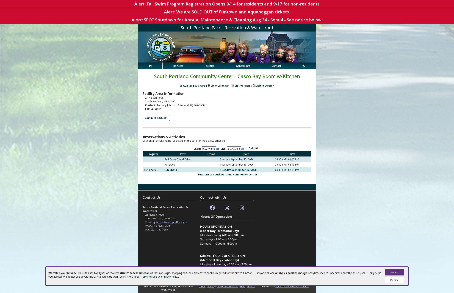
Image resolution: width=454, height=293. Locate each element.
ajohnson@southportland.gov (170, 222)
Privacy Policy (170, 276)
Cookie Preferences (227, 286)
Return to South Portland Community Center (228, 174)
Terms (202, 286)
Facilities (209, 65)
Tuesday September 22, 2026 (238, 170)
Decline (394, 280)
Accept (394, 272)
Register (178, 65)
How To (251, 286)
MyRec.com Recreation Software (292, 286)
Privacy (211, 286)
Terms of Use (149, 276)
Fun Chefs (170, 170)
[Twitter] (227, 207)
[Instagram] (242, 207)
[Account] (304, 65)
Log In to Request (156, 118)
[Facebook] (212, 207)
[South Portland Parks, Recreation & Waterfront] (227, 46)
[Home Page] (150, 65)
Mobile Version (264, 85)
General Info (243, 65)
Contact (276, 65)
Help (242, 286)
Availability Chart (193, 85)
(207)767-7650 (162, 225)
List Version (242, 85)
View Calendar (220, 85)
